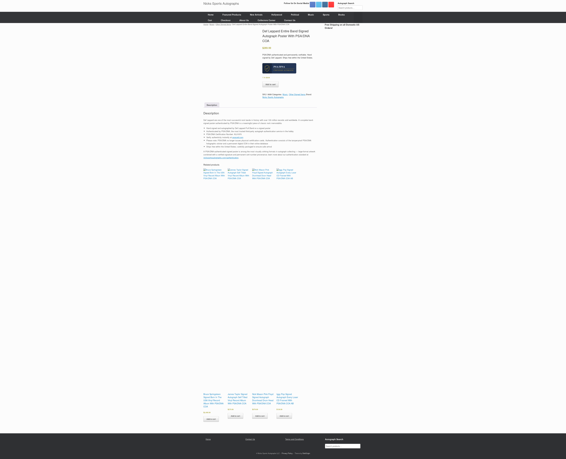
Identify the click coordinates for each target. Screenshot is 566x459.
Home (211, 14)
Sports (326, 14)
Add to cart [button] (211, 419)
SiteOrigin (306, 453)
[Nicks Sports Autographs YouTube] (331, 4)
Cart (210, 20)
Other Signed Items (223, 24)
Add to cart (270, 84)
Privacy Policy (287, 453)
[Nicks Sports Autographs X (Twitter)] (319, 4)
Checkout (226, 20)
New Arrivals (256, 14)
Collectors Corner (266, 20)
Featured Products (231, 14)
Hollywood (276, 14)
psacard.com (237, 137)
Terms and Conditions (294, 439)
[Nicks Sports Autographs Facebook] (312, 4)
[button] (358, 17)
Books (341, 14)
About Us (244, 20)
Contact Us (289, 20)
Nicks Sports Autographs (273, 97)
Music (311, 14)
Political (295, 14)
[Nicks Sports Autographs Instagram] (325, 4)
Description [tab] (212, 105)
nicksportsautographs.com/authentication (220, 157)
